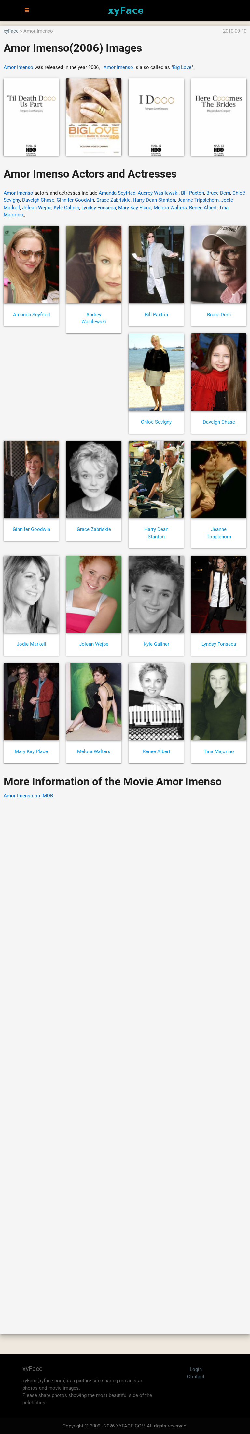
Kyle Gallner (66, 207)
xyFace (11, 31)
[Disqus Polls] (125, 887)
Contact (195, 1377)
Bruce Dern (218, 193)
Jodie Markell (31, 644)
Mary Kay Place (134, 207)
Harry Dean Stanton (154, 200)
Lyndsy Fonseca (98, 207)
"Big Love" (182, 67)
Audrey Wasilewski (158, 193)
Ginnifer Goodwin (75, 200)
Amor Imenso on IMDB (28, 796)
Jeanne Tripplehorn (198, 200)
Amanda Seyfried (117, 193)
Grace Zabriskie (113, 200)
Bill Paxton (192, 193)
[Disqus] (125, 1057)
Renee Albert (203, 207)
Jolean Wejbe (36, 207)
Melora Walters (170, 207)
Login (196, 1369)
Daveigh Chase (38, 200)
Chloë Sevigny (156, 422)
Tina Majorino (219, 751)
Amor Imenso (18, 67)
